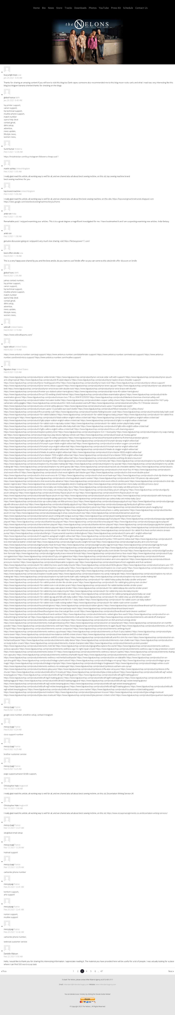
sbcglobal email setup (13, 832)
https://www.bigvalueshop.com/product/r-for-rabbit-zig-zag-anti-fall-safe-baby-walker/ (41, 596)
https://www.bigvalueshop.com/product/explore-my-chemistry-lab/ (82, 460)
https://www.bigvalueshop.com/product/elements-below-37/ (30, 651)
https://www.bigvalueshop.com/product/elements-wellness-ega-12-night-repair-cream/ (58, 649)
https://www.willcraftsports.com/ (18, 334)
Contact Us (141, 7)
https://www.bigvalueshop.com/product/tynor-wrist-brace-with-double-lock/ (41, 388)
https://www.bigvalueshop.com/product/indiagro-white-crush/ (142, 663)
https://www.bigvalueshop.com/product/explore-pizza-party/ (107, 570)
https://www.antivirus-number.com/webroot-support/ (120, 354)
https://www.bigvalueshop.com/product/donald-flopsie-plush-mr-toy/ (34, 495)
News (51, 7)
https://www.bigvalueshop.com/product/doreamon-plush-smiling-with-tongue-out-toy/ (41, 516)
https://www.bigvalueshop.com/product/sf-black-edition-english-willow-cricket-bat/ (55, 417)
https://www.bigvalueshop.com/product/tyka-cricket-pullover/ (93, 672)
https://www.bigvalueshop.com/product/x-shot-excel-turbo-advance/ (34, 481)
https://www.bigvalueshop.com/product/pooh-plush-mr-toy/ (91, 495)
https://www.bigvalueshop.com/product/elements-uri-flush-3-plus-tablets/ (99, 631)
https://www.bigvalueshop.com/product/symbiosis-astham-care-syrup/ (101, 666)
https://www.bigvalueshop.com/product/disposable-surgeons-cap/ (50, 562)
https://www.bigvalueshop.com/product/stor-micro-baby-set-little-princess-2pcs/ (123, 484)
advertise (8, 128)
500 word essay (25, 964)
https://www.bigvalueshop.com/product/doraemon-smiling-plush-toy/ (34, 518)
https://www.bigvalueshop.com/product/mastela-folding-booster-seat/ (86, 411)
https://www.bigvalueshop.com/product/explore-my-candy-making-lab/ (89, 573)
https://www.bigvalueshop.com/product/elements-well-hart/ (38, 625)
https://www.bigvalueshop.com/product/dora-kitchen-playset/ (31, 524)
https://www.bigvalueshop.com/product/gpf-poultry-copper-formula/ (33, 550)
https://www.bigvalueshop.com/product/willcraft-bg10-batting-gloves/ (48, 674)
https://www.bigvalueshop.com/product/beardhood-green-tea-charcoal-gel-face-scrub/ (42, 611)
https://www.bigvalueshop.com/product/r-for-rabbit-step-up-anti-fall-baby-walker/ (114, 596)
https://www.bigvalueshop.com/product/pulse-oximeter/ (41, 559)
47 (101, 971)
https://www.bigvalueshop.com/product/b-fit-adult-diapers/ (45, 380)
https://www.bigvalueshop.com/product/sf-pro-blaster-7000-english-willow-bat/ (38, 455)
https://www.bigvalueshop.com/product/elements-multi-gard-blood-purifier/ (37, 622)
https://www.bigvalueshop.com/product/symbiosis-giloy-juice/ (30, 669)
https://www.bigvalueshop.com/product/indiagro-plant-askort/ (43, 660)
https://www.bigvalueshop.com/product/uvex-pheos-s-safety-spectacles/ (98, 510)
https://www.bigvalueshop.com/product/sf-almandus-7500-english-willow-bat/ (110, 536)
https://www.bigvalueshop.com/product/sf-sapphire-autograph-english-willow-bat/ (39, 536)
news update (9, 131)
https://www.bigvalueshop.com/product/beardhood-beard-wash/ (105, 608)
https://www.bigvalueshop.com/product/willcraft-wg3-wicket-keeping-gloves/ (37, 683)
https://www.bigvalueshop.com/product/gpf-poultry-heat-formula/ (32, 544)
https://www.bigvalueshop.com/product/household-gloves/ (29, 605)
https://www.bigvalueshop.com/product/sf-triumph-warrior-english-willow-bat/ (104, 446)
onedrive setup (29, 714)
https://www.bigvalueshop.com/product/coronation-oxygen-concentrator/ (109, 443)
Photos (93, 7)
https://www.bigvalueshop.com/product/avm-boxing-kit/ (28, 460)
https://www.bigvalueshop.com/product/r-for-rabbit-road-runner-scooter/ (105, 602)
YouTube (104, 7)
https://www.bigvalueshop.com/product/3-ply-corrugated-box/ (45, 556)
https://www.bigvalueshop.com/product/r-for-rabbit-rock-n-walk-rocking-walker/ (38, 602)
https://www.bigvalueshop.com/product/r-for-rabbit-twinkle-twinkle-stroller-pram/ (106, 585)
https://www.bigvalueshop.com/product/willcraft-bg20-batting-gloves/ (34, 677)
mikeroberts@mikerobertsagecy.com (76, 984)
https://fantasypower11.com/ (77, 241)
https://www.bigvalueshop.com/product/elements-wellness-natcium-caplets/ (90, 651)
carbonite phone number (15, 872)
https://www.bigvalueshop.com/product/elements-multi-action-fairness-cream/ (65, 617)
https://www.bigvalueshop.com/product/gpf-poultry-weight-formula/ (66, 541)
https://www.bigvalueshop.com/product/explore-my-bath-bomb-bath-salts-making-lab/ (51, 576)
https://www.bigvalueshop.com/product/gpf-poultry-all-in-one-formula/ (127, 541)
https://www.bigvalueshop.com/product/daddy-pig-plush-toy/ (55, 504)
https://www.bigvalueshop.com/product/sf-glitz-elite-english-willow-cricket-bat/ (115, 426)
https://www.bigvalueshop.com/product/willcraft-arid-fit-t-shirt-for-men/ (102, 637)
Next (170, 971)
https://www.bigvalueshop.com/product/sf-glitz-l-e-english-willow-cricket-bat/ (114, 420)
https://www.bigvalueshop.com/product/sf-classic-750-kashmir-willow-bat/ (36, 539)
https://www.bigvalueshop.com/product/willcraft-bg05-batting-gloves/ (100, 686)
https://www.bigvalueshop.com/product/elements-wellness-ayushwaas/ (35, 631)
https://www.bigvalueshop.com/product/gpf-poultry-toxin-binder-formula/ (96, 550)
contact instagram (45, 714)
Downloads (80, 7)
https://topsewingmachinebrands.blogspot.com (133, 199)
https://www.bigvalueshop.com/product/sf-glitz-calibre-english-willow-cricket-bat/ (39, 429)
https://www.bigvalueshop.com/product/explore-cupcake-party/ (42, 568)
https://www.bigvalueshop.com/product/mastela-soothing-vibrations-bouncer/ (108, 458)
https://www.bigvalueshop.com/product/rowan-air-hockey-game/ (108, 435)
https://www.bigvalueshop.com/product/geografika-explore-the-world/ (86, 646)
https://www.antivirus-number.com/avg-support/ (25, 354)
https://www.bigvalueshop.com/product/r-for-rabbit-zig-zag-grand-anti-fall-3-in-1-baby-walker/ (44, 599)
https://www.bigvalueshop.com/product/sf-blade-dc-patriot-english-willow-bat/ (38, 452)
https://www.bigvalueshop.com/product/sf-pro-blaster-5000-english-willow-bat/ (108, 455)
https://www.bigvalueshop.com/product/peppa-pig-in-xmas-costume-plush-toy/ (50, 513)
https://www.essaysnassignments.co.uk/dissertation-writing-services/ (137, 813)
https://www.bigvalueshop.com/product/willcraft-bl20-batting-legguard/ (49, 680)
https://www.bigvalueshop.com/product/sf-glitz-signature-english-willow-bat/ (37, 440)
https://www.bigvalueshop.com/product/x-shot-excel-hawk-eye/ (89, 475)
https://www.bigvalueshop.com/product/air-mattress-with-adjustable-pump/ (92, 527)
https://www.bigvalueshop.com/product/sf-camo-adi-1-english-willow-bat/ (120, 533)
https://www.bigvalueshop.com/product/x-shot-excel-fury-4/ (107, 469)
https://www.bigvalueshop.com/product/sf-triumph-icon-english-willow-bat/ (36, 449)
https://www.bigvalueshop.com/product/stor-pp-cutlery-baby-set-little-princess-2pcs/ (41, 501)
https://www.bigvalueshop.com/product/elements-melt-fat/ (29, 646)
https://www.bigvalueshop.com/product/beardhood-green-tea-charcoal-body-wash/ (40, 608)
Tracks (68, 7)
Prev (5, 971)
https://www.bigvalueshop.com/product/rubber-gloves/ (80, 605)
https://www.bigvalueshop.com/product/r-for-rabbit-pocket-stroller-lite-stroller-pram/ (41, 582)
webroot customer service (15, 941)
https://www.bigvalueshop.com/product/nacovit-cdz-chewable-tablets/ (105, 466)
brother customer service (15, 754)
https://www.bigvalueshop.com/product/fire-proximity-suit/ (29, 411)
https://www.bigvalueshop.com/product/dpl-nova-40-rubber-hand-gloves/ (106, 391)
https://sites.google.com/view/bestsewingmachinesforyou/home (32, 201)
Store (59, 7)
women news (10, 137)
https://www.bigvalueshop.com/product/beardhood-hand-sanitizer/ (33, 614)
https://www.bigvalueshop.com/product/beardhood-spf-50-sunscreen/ (135, 605)
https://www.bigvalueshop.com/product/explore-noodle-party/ (31, 573)
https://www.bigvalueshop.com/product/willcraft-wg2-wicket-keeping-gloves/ (114, 680)
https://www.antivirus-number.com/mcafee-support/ (58, 357)
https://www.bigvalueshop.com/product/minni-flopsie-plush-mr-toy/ (109, 492)
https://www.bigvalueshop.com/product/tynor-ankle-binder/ (30, 377)
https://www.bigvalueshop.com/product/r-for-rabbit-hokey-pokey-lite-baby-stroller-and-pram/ (105, 579)
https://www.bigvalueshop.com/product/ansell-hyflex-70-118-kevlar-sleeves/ (124, 403)
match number (10, 116)
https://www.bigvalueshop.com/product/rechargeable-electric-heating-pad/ (55, 484)
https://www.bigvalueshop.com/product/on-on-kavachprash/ (96, 622)
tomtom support (11, 891)
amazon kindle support (26, 773)
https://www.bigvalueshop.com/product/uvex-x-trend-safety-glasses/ (34, 406)
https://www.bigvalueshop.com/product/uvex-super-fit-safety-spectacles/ (36, 437)
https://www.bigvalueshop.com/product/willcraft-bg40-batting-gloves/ (94, 677)
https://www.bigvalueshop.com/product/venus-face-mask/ (106, 553)
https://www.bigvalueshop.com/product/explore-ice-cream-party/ (98, 568)
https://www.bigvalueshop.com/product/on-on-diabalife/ (101, 657)
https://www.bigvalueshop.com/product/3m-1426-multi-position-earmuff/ (59, 403)
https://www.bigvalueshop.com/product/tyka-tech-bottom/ (29, 692)
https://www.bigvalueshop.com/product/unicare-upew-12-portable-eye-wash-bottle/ (41, 408)
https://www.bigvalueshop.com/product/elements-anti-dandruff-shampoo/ (132, 617)
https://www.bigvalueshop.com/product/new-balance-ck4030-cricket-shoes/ (37, 637)
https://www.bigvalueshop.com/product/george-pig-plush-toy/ (40, 498)
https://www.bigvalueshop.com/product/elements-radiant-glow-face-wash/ (95, 614)
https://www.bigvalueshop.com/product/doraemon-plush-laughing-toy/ (34, 510)
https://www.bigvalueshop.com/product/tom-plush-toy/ (28, 507)
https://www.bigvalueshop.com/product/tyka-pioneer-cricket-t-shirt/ (86, 695)
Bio (44, 7)
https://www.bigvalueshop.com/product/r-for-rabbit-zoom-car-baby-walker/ (118, 599)
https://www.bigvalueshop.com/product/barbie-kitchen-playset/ (85, 524)
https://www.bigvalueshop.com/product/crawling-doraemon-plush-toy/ (110, 516)
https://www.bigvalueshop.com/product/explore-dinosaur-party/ (53, 570)
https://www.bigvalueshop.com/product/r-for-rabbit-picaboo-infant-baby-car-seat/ (39, 594)
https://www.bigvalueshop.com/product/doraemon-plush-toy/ (113, 513)
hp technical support (13, 111)
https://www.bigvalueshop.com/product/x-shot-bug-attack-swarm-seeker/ (61, 478)
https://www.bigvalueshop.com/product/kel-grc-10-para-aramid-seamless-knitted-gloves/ (49, 533)
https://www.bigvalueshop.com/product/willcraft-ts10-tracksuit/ (38, 672)
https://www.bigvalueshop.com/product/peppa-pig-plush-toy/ (105, 501)
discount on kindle (129, 260)
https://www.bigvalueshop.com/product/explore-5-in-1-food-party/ (87, 432)
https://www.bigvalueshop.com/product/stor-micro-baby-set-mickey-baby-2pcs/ (38, 487)
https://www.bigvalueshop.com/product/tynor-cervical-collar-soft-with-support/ (90, 377)
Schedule (128, 7)
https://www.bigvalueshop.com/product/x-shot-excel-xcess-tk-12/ (32, 475)
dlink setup (8, 125)
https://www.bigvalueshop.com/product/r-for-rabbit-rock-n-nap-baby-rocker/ (37, 423)
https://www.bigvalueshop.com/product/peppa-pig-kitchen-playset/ (143, 524)
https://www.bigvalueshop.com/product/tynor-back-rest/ (85, 382)
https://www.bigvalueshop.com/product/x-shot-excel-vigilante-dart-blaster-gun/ (56, 472)
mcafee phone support (14, 113)
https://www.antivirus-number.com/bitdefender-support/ (72, 354)
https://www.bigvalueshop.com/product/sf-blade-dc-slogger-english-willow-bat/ (104, 449)
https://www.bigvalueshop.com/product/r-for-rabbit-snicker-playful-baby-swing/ (105, 423)
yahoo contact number (14, 280)
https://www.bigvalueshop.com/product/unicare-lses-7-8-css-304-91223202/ (55, 397)
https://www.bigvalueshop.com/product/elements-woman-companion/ (42, 628)
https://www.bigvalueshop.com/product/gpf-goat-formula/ (79, 547)
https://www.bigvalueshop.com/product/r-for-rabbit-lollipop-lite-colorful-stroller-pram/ (110, 588)
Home (36, 7)
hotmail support (11, 852)
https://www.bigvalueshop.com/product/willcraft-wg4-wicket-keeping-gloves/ (103, 683)
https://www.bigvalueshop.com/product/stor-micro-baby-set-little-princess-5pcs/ (109, 487)
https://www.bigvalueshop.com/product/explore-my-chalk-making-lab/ (34, 579)
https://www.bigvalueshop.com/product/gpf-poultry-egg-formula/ (90, 544)
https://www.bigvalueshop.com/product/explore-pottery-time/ (31, 432)
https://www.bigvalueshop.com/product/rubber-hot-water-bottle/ (32, 400)
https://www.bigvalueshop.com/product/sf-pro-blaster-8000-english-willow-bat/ (107, 452)
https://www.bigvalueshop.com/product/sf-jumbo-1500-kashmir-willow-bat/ (102, 539)
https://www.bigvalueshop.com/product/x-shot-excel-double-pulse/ (120, 472)
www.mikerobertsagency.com (106, 984)
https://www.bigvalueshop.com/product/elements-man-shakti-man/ (105, 640)
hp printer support (12, 105)
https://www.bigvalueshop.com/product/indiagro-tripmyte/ (35, 663)
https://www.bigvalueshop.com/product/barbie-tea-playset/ (37, 521)
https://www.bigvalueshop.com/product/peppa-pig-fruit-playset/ (92, 518)
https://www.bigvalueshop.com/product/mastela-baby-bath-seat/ (145, 411)
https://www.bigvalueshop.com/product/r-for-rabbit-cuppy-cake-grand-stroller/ (38, 588)
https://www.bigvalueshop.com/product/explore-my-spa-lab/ (95, 463)
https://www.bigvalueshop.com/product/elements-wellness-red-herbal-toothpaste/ (40, 657)
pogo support (10, 773)
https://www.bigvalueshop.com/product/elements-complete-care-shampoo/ (37, 620)
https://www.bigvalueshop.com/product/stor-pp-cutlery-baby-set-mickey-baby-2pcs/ (104, 498)
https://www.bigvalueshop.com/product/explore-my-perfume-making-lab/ (143, 460)
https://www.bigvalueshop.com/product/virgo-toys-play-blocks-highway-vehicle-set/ (44, 435)
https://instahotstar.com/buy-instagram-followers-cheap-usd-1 (31, 156)
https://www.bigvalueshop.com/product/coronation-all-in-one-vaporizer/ (97, 559)
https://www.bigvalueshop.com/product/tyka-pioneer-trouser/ (82, 692)
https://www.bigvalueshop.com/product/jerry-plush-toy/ (76, 507)
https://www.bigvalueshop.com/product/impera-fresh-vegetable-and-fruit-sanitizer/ (115, 562)
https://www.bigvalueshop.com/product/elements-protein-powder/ (118, 643)
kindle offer (115, 260)
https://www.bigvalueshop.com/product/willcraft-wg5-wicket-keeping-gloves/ (37, 686)
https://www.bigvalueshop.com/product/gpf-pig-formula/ (142, 544)
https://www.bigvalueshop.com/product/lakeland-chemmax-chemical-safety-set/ (125, 397)
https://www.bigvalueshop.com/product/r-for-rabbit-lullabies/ (30, 414)
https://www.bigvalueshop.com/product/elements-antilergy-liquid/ (102, 628)
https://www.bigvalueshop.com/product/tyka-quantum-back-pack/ (144, 695)
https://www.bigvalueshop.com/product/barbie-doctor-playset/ (31, 527)
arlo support (9, 894)
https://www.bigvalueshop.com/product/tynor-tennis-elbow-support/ (34, 385)
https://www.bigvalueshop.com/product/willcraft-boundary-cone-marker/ (59, 689)
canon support (10, 108)
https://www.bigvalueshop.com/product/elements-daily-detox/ (48, 640)
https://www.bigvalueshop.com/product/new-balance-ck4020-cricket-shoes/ (116, 634)
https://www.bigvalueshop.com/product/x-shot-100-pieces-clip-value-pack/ (126, 478)
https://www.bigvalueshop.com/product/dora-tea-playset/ (89, 521)
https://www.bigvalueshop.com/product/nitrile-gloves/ (99, 565)
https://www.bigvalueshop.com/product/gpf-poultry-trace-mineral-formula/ (48, 553)
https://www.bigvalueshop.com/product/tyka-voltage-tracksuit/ (137, 692)
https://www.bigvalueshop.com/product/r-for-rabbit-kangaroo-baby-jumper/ (90, 414)
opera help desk (11, 119)
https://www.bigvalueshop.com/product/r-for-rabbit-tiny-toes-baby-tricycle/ (36, 591)
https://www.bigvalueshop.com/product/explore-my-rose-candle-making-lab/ (123, 576)
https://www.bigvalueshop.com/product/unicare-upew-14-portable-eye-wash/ (98, 406)
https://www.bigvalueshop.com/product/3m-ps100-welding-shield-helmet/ (36, 394)
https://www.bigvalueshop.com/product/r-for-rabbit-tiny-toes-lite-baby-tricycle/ (104, 591)
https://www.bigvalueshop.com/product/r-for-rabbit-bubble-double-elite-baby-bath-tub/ (42, 426)
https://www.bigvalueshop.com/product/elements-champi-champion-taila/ (57, 643)
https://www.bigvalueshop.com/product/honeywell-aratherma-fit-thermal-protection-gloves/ (108, 437)
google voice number (13, 714)
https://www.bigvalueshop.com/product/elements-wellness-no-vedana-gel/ (36, 666)
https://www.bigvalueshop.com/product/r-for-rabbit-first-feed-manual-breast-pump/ (58, 530)
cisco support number (13, 734)
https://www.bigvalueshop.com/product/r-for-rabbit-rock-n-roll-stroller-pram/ (37, 585)
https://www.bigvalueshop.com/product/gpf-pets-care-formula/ (132, 547)
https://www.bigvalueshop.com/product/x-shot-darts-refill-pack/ (53, 469)
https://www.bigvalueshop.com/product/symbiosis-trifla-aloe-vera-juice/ (89, 669)
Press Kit (116, 7)
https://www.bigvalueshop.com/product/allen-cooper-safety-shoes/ (90, 400)
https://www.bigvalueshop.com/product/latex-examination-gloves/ (97, 394)
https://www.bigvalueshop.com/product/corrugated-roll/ (97, 556)
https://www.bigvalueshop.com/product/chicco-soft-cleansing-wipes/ (104, 429)
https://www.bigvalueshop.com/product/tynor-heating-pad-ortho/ (32, 382)
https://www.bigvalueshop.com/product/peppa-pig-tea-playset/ (141, 521)
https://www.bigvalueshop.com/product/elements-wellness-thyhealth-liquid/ (50, 654)
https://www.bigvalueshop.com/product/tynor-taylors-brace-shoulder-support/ (106, 380)
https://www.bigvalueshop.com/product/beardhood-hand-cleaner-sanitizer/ (113, 611)
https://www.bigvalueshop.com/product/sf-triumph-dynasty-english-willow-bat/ (104, 440)
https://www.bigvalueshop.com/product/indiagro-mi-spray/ (96, 660)
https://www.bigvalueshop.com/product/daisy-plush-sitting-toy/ (101, 489)
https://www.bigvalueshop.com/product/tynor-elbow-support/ (138, 382)
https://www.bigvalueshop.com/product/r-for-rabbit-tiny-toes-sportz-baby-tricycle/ (39, 565)
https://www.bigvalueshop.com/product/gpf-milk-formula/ (29, 547)
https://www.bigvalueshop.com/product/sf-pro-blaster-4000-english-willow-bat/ (38, 458)
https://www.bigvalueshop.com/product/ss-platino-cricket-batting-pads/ (123, 689)
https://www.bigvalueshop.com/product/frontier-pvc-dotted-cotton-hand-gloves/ (39, 391)
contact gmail (9, 122)
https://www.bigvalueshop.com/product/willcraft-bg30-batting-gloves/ (108, 674)
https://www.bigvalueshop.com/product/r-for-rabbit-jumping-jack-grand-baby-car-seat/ (113, 594)
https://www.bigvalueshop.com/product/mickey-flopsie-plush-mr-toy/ (49, 492)
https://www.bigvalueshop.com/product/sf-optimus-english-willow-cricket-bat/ (125, 417)
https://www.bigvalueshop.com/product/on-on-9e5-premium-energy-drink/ (103, 620)
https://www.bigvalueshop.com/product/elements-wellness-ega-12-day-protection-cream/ (135, 649)
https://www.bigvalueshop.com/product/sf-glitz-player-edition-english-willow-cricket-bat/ (42, 420)
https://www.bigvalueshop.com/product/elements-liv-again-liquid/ (93, 625)
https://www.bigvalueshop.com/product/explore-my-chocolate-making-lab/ (36, 463)
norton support (10, 914)
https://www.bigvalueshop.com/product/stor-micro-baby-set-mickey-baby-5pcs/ (38, 489)
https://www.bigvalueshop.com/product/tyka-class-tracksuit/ (30, 695)
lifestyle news (10, 134)
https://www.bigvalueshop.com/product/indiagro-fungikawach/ (88, 663)
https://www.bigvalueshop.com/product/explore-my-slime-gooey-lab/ (44, 466)
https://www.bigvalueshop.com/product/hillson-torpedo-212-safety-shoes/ (110, 408)
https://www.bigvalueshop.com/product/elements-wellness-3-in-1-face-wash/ (118, 654)
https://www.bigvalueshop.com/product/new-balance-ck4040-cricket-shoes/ (49, 634)
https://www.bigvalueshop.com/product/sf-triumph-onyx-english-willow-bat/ (37, 446)
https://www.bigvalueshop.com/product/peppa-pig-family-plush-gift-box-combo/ (117, 504)
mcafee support (11, 917)
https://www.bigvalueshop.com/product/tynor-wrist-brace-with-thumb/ (105, 388)
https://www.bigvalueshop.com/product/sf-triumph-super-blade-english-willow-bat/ (40, 443)
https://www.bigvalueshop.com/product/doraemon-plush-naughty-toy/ (132, 507)
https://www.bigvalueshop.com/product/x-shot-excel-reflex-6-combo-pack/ (96, 481)
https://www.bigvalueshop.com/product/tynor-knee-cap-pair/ (90, 385)
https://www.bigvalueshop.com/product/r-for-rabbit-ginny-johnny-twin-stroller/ (113, 582)
